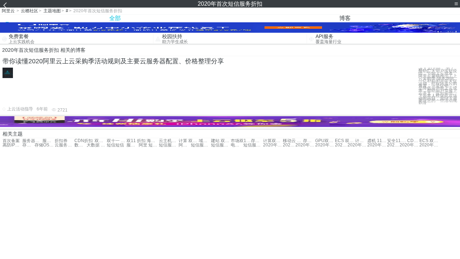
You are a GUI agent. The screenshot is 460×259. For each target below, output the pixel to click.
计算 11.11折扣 (361, 141)
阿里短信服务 (185, 145)
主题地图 (52, 10)
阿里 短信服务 (148, 145)
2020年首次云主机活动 (325, 145)
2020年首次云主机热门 (273, 145)
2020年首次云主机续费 (357, 145)
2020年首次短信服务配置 (409, 145)
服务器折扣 (32, 141)
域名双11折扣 (205, 141)
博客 (345, 18)
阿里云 (8, 10)
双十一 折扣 (101, 141)
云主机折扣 (169, 141)
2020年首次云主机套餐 (377, 145)
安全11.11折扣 (397, 141)
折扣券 (61, 141)
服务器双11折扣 (48, 141)
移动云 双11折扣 (293, 141)
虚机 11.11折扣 (377, 141)
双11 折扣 (136, 141)
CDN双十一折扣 (413, 141)
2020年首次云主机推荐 (429, 145)
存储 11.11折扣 (309, 141)
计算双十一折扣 (273, 141)
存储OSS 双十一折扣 (44, 145)
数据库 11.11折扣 (80, 145)
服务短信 (132, 145)
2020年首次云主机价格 (289, 145)
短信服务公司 (253, 145)
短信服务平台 (169, 145)
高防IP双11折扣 (12, 145)
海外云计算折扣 (153, 141)
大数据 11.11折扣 (96, 145)
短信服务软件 (221, 145)
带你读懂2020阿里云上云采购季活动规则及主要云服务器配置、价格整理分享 (113, 61)
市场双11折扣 (240, 141)
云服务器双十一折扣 (64, 145)
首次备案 (11, 141)
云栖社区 (29, 10)
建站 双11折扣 (221, 141)
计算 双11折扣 (188, 141)
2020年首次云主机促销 (341, 145)
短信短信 (115, 145)
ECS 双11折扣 (345, 141)
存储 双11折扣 (257, 141)
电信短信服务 (237, 145)
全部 (115, 18)
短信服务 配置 (201, 145)
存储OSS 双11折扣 (28, 145)
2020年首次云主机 (305, 145)
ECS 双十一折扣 (429, 141)
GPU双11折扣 (325, 141)
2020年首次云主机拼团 (393, 145)
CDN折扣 (83, 141)
